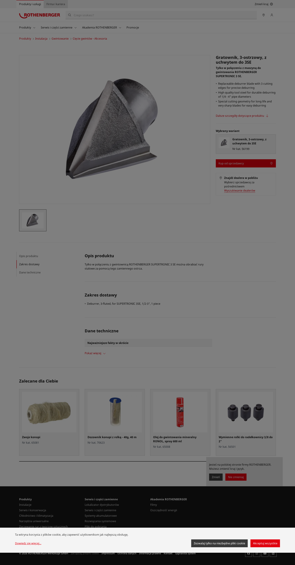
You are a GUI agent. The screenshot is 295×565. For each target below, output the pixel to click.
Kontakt (168, 553)
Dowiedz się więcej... (28, 543)
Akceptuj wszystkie (265, 543)
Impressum (108, 553)
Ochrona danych (126, 553)
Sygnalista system (185, 553)
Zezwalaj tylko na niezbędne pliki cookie (219, 543)
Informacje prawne (150, 553)
